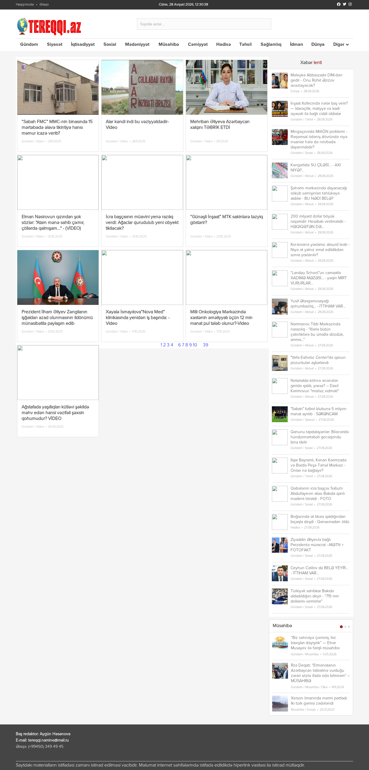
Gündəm (29, 44)
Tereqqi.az (50, 26)
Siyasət (54, 44)
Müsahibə (169, 44)
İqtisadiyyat (83, 44)
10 (195, 345)
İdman (296, 44)
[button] (341, 626)
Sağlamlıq (271, 44)
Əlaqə (44, 4)
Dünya (318, 44)
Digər (338, 44)
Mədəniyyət (137, 44)
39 (205, 345)
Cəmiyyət (198, 44)
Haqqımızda (25, 4)
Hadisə (223, 44)
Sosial (109, 44)
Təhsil (245, 44)
